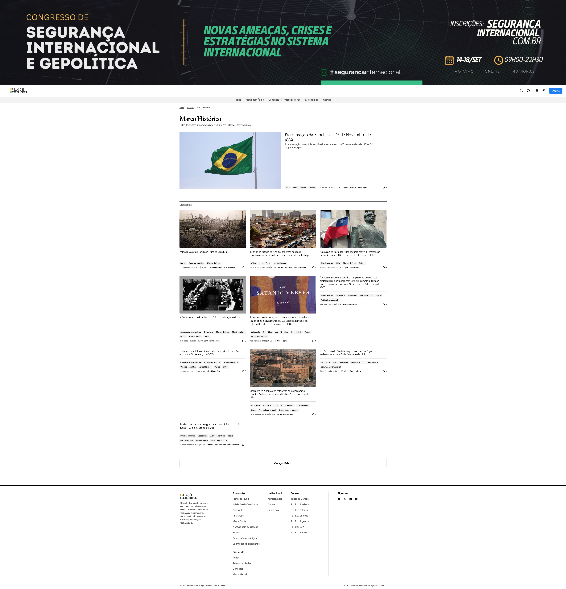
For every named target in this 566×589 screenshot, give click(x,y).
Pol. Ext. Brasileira (300, 504)
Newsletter (238, 510)
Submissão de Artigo (195, 585)
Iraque (230, 436)
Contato (272, 504)
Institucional (275, 493)
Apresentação (275, 498)
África (253, 263)
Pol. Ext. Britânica (300, 510)
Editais (236, 532)
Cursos (295, 493)
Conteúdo (238, 552)
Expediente (274, 510)
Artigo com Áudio (255, 99)
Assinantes (239, 493)
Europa (183, 263)
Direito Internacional (212, 362)
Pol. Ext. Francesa (300, 532)
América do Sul (327, 263)
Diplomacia (208, 332)
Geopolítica (267, 332)
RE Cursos (238, 515)
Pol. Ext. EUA (297, 526)
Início (181, 107)
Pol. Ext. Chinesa (299, 515)
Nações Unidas (195, 336)
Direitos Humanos (230, 362)
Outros (206, 336)
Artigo (238, 99)
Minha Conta (239, 521)
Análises (190, 107)
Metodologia (311, 99)
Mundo (183, 336)
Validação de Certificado (245, 504)
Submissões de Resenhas (246, 543)
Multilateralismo (238, 332)
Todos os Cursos (300, 498)
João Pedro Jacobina (230, 445)
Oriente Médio (296, 332)
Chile (338, 263)
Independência (264, 263)
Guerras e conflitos (196, 263)
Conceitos (273, 99)
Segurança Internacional (288, 410)
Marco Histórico (292, 99)
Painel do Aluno (241, 498)
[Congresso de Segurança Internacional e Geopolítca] (283, 42)
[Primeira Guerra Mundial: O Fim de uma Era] (212, 229)
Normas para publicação (245, 526)
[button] (5, 91)
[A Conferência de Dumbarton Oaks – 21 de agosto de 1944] (212, 294)
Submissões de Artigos (245, 538)
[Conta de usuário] (537, 91)
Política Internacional (259, 336)
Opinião (327, 99)
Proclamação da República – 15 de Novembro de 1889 (328, 137)
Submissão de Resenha (215, 585)
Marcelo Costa (212, 445)
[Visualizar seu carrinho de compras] (544, 91)
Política (312, 188)
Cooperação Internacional (190, 332)
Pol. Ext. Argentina (300, 521)
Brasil (288, 188)
